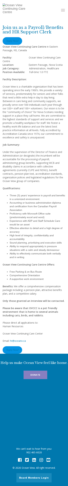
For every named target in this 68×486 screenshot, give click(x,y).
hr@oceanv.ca (18, 340)
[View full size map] (34, 416)
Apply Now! (12, 40)
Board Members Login (34, 477)
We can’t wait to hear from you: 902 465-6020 (34, 450)
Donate (35, 374)
